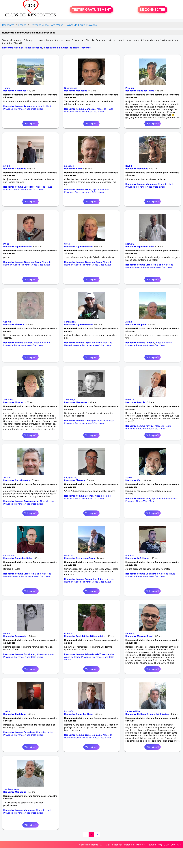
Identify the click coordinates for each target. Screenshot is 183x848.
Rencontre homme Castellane (19, 186)
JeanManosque (11, 789)
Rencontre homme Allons (77, 189)
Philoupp (130, 88)
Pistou (6, 633)
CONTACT (176, 844)
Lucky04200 (70, 477)
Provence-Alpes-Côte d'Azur (28, 109)
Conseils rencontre (88, 844)
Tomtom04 (69, 399)
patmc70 (129, 243)
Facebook (117, 844)
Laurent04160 (132, 711)
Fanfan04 (130, 633)
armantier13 (70, 321)
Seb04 (128, 477)
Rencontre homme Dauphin (139, 342)
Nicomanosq (70, 88)
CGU (166, 844)
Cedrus (7, 321)
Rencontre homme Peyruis (139, 426)
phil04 (6, 166)
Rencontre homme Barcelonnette (21, 501)
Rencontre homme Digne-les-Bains (22, 262)
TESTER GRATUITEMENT (91, 10)
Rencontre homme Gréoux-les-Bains (83, 579)
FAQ (160, 844)
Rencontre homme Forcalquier (19, 654)
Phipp (6, 243)
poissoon (69, 166)
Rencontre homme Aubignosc (19, 106)
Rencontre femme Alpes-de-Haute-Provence (67, 47)
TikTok (107, 844)
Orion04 (68, 633)
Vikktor (7, 477)
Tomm (6, 88)
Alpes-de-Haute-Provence (164, 498)
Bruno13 (129, 399)
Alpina (128, 321)
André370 (8, 399)
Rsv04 (128, 166)
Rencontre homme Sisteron (17, 342)
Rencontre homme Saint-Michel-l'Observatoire (89, 654)
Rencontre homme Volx (137, 498)
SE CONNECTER (152, 10)
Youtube (151, 844)
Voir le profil (30, 123)
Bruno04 (129, 555)
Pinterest (140, 844)
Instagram (129, 844)
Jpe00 (6, 711)
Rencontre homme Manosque (80, 109)
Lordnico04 (9, 555)
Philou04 (68, 711)
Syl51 (67, 243)
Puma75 (68, 555)
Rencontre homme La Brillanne (141, 573)
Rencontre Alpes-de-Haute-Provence (22, 47)
